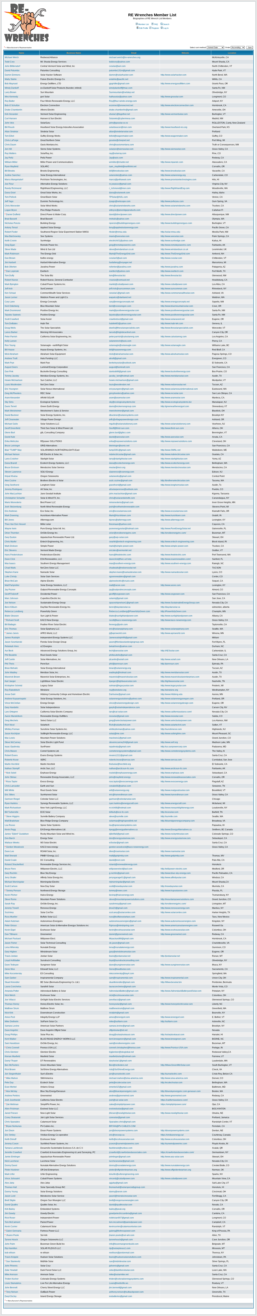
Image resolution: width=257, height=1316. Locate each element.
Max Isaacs (10, 563)
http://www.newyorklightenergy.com (177, 807)
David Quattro (11, 1204)
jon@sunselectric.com (119, 1074)
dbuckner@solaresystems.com (123, 415)
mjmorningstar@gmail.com (122, 882)
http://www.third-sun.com (172, 428)
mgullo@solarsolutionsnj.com (123, 424)
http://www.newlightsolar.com (174, 1113)
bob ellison (10, 1252)
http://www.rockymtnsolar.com (174, 834)
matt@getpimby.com (118, 855)
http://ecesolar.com (169, 812)
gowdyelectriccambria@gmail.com (125, 1213)
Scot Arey (9, 912)
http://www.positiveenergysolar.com (177, 310)
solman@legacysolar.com (121, 685)
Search (166, 24)
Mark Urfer (10, 1174)
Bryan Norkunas (14, 1126)
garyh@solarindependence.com (124, 707)
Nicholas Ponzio (12, 223)
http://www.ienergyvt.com (172, 1017)
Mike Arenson (11, 1274)
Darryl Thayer (11, 1061)
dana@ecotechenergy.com (122, 463)
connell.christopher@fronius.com (124, 1047)
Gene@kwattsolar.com (119, 969)
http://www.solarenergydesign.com (177, 703)
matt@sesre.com (117, 585)
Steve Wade (10, 249)
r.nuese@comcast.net (119, 280)
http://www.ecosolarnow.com (174, 511)
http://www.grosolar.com (172, 96)
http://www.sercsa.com (171, 760)
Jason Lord (10, 1196)
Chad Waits (10, 568)
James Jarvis (12, 633)
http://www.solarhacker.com (173, 75)
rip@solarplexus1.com (119, 1248)
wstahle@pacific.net (118, 79)
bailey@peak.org (117, 1209)
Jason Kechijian (12, 733)
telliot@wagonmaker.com (121, 136)
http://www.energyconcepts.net (175, 301)
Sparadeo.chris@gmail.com (122, 1122)
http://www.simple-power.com (174, 546)
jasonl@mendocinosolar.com (123, 1196)
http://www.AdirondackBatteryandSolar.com (181, 991)
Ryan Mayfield (11, 166)
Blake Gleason (12, 616)
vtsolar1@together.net (119, 114)
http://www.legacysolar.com (173, 685)
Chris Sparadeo (12, 1122)
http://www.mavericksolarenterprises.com (180, 677)
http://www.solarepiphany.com (175, 629)
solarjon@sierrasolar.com (121, 149)
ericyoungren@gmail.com (121, 389)
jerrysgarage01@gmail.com (122, 877)
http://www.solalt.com (170, 659)
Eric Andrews (11, 511)
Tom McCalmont (12, 1222)
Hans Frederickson (14, 554)
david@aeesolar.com (119, 437)
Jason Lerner (11, 297)
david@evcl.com (117, 860)
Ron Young (10, 345)
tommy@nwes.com (118, 890)
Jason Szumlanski (13, 642)
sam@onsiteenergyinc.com (122, 1043)
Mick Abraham (11, 354)
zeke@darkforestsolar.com (121, 1270)
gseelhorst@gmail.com (120, 485)
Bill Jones (9, 520)
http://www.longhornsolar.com (174, 485)
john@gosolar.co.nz (118, 123)
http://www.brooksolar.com (173, 171)
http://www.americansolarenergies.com (179, 925)
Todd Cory (10, 62)
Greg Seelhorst (12, 485)
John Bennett (11, 1287)
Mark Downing (12, 515)
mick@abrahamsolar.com (121, 354)
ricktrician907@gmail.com (121, 1218)
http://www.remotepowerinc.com (176, 245)
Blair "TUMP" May (13, 450)
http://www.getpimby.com (172, 855)
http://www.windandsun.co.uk (174, 249)
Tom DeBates (11, 323)
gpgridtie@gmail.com (119, 83)
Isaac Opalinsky (12, 746)
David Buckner (12, 415)
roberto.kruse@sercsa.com (122, 760)
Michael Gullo (11, 424)
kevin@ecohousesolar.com (122, 930)
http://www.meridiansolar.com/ (175, 672)
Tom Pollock (10, 197)
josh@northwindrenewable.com (124, 506)
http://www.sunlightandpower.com (176, 616)
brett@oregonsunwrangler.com (123, 1200)
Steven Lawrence (13, 472)
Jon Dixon (9, 1130)
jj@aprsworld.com (117, 633)
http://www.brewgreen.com (173, 1039)
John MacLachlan (13, 493)
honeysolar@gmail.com (120, 1004)
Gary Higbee (11, 951)
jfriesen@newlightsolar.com (122, 1113)
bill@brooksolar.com (118, 171)
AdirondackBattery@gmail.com (123, 991)
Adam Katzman (12, 921)
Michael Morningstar (14, 882)
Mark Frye (9, 363)
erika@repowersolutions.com (123, 441)
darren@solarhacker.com (121, 75)
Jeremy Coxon (12, 1143)
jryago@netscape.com (119, 201)
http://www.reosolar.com (172, 716)
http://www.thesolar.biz (171, 275)
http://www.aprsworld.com (173, 633)
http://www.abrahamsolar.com (174, 354)
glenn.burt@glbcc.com (119, 432)
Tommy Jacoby (12, 376)
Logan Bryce (11, 210)
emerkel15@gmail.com (120, 1087)
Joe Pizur (9, 184)
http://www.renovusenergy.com (175, 908)
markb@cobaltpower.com (121, 284)
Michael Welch (12, 57)
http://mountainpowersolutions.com (177, 899)
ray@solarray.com (117, 153)
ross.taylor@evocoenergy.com (123, 781)
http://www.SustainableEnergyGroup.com (180, 602)
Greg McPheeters (13, 393)
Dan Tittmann (11, 934)
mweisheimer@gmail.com (121, 411)
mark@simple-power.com (121, 546)
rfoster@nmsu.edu (118, 232)
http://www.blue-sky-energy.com (176, 873)
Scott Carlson (11, 886)
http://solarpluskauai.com (172, 1034)
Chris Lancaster (12, 786)
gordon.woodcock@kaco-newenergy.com (128, 847)
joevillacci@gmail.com (119, 999)
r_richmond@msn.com (120, 188)
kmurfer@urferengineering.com (124, 1174)
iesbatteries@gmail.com (120, 1296)
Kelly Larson (11, 341)
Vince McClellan (12, 703)
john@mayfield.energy (120, 777)
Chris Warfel (10, 541)
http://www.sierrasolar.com (173, 149)
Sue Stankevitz (13, 1261)
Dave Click (10, 559)
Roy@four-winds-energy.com (123, 101)
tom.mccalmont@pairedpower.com (125, 1222)
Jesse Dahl (10, 694)
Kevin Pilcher (11, 895)
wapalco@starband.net (120, 297)
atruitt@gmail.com (117, 358)
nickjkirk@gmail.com (119, 1013)
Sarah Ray (10, 903)
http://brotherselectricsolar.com (175, 480)
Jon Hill (8, 149)
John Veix (9, 123)
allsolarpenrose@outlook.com (123, 489)
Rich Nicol (10, 725)
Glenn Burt (10, 432)
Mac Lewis (10, 738)
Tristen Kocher (12, 1279)
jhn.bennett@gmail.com (120, 1287)
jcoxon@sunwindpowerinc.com (124, 1143)
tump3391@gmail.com (120, 450)
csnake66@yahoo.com (120, 786)
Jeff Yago (9, 201)
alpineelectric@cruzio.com (121, 581)
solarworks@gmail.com (120, 476)
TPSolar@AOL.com (118, 197)
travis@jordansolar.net (119, 956)
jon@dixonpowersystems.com (123, 1130)
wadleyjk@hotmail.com (120, 672)
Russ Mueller (11, 917)
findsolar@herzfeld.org (120, 764)
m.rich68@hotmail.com (120, 807)
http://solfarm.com (169, 1021)
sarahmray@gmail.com (120, 903)
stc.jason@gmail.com (119, 943)
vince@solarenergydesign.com (124, 703)
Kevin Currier (11, 1226)
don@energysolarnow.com (122, 838)
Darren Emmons (12, 75)
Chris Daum (10, 144)
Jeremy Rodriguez (13, 489)
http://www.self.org (169, 742)
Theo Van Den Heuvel (15, 524)
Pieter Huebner (12, 1170)
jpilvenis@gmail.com (119, 1266)
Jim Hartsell (10, 262)
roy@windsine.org (117, 690)
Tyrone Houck (11, 1239)
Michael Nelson (12, 454)
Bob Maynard (11, 83)
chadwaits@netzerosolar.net (122, 568)
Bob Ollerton (11, 267)
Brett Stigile (10, 1200)
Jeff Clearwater (12, 419)
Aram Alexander (12, 397)
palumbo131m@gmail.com (122, 70)
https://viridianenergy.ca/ (172, 1135)
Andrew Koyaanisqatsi (15, 698)
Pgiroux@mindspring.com (121, 925)
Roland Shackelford (14, 864)
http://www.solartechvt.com (173, 725)
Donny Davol (11, 1165)
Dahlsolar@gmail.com (119, 694)
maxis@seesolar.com (119, 236)
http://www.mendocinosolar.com (176, 467)
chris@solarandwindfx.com (122, 498)
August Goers (11, 367)
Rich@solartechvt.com (119, 725)
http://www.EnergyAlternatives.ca (176, 829)
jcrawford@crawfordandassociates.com (128, 1152)
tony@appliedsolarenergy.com (123, 227)
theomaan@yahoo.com (120, 524)
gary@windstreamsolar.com (122, 951)
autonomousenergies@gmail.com (125, 921)
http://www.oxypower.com (172, 594)
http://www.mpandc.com (172, 162)
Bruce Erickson (12, 467)
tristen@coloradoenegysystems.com (126, 1279)
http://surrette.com (169, 816)
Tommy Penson (13, 890)
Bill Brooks (10, 171)
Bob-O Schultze (12, 105)
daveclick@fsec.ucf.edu (120, 559)
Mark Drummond (13, 310)
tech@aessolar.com (118, 650)
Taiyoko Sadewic (13, 315)
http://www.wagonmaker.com (174, 136)
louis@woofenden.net (119, 384)
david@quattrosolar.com (120, 1204)
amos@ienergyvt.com (119, 1017)
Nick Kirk (9, 1013)
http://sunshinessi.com (171, 729)
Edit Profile (143, 28)
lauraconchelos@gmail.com (122, 986)
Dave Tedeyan (12, 965)
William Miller (11, 162)
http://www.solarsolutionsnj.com (175, 424)
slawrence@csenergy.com (121, 472)
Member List (143, 24)
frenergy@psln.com (118, 624)
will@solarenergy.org (119, 790)
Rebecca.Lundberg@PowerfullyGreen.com (129, 611)
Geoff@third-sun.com (119, 428)
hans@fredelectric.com (120, 554)
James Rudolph (12, 637)
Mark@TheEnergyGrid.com (122, 253)
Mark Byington (11, 284)
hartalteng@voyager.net (120, 262)
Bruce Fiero (10, 869)
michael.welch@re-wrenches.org (124, 57)
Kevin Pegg (10, 829)
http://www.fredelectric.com (173, 554)
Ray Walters (10, 153)
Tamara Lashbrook (14, 1148)
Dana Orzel (10, 192)
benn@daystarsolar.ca (119, 607)
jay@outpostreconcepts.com (122, 589)
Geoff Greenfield (12, 428)
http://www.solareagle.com (173, 345)
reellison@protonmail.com (121, 1252)
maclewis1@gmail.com (120, 738)
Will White (9, 790)
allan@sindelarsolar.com (121, 131)
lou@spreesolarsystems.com (123, 825)
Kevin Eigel (10, 930)
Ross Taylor (11, 781)
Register (155, 28)
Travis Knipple (11, 1257)
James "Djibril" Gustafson (17, 834)
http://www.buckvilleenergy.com (175, 371)
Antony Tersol (11, 227)
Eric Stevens (11, 550)
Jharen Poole (12, 1235)
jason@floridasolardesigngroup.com (126, 642)
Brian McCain (11, 581)
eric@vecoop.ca (116, 1135)
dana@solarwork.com (119, 192)
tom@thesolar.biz (117, 275)
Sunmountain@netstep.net (121, 92)
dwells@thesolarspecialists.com (124, 328)
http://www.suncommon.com (174, 288)
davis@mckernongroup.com (122, 406)
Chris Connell (12, 1047)
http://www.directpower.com (173, 214)
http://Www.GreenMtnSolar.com (175, 1065)
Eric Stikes (10, 794)
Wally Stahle (11, 79)
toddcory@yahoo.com (119, 62)
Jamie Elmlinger (12, 1156)
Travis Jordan (11, 956)
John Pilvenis (11, 1266)
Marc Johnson (11, 598)
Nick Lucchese (12, 1161)
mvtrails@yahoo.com (119, 219)
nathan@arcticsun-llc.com (121, 768)
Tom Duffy (9, 275)
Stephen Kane (11, 572)
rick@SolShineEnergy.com (121, 1069)
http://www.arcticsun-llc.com (174, 768)
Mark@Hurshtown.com (120, 515)
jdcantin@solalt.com (118, 659)
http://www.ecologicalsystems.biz (176, 402)
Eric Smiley (10, 1135)
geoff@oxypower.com (119, 594)
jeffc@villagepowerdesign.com (123, 419)
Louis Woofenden (13, 384)
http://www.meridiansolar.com (174, 376)
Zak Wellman (12, 1104)
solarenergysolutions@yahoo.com (125, 698)
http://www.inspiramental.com (174, 978)
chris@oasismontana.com (121, 144)
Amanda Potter (12, 991)
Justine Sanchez (12, 175)
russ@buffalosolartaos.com (122, 917)
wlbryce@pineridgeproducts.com (124, 210)
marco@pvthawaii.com (120, 179)
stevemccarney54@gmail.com (123, 742)
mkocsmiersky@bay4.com (121, 973)
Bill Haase (10, 349)
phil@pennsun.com (118, 664)
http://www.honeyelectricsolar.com (177, 1004)
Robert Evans (11, 755)
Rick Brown (10, 1069)
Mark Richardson (13, 807)
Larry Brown (10, 92)
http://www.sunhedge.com (173, 240)
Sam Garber (10, 978)
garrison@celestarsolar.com (122, 799)
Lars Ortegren (11, 712)
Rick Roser (10, 1218)
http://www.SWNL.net (170, 450)
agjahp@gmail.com (118, 1183)
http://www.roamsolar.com (173, 851)
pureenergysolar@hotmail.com (123, 528)
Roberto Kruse (12, 760)
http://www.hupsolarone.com (174, 890)
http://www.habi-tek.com (172, 323)
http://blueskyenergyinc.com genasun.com (181, 1091)
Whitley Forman (12, 729)
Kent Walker (10, 1039)
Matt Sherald (11, 855)
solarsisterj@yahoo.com (120, 175)
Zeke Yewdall (11, 1270)
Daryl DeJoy (10, 1296)
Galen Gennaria (13, 1231)
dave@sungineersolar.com (122, 965)
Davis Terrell (11, 406)
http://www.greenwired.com (173, 934)
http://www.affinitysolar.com (173, 877)
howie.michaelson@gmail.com (123, 380)
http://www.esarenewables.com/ (176, 559)
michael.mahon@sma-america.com (126, 1078)
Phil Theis (9, 664)
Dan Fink (9, 371)
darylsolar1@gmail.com (120, 1061)
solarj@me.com (116, 733)
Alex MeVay (11, 1091)
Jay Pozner (10, 589)
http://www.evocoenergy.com (174, 781)
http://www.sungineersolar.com (175, 965)
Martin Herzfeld (12, 764)
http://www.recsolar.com (172, 393)
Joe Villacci (10, 999)
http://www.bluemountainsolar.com (177, 306)
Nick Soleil (11, 773)
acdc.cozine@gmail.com (120, 480)
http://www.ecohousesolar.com (175, 930)
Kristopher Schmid (13, 685)
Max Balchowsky (13, 236)
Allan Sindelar (11, 131)
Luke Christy (11, 576)
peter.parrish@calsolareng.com (124, 336)
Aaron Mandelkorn (13, 716)
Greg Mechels (11, 720)
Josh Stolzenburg (13, 506)
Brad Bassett (11, 219)
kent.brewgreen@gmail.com (122, 1039)
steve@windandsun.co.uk (121, 249)
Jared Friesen (11, 1113)
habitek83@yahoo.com (120, 323)
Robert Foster (11, 232)
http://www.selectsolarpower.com (176, 720)
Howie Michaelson (13, 380)
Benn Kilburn (11, 607)
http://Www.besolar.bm (171, 982)
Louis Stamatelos (13, 1283)
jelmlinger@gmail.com (119, 1156)
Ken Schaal (10, 293)
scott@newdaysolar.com (120, 886)
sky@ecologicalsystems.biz (122, 402)
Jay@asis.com (116, 158)
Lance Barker (11, 332)
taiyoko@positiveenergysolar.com (125, 315)
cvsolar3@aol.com (118, 258)
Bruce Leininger (12, 445)
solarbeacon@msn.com (120, 127)
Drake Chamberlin (13, 110)
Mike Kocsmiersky (13, 973)
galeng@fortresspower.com (122, 1231)
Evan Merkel (11, 1087)
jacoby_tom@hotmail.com (121, 376)
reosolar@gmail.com (119, 716)
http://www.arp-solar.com (172, 1156)
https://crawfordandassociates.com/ (177, 1152)
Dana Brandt (11, 463)
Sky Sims (9, 402)
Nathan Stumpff (12, 768)
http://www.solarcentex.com (173, 912)
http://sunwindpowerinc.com (174, 1143)
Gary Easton (10, 537)
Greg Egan (10, 245)
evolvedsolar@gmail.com (121, 1108)
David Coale (11, 860)
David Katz (10, 437)
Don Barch (10, 838)
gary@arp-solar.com (118, 537)
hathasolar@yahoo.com (120, 96)
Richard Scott (12, 620)
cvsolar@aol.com (117, 66)
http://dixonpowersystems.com (175, 1130)
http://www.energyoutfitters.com (175, 83)
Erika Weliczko (12, 441)
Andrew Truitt (11, 358)
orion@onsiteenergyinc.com (122, 533)
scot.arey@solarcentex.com (122, 912)
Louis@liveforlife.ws (118, 1283)
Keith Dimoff (10, 1139)
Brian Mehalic (11, 668)
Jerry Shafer (10, 877)
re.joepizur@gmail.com (120, 184)
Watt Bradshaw (12, 821)
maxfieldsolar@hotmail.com (122, 1056)
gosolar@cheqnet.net (119, 140)
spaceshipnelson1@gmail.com (123, 602)
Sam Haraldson (12, 1043)
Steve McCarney (12, 742)
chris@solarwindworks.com (122, 206)
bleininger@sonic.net (119, 445)
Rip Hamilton (11, 1248)
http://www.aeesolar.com (172, 437)
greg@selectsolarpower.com (122, 720)
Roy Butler (10, 101)
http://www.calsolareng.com (174, 336)
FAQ (156, 24)
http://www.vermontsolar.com (174, 114)
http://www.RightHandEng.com (175, 188)
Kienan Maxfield (12, 1056)
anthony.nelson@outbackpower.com (126, 1292)
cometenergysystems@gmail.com (125, 751)
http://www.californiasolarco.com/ (176, 712)
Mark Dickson (11, 546)
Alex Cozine (10, 480)
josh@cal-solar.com (118, 1100)
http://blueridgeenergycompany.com (178, 821)
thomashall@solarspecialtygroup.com (127, 1187)
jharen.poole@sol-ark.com (121, 1235)
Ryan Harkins (11, 803)
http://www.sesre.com (171, 585)
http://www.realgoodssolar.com (175, 790)
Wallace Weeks (12, 842)
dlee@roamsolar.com (119, 851)
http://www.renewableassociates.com (178, 777)
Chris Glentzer (11, 1052)
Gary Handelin (12, 707)
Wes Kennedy (11, 96)
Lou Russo (10, 825)
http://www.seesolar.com (172, 236)
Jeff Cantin (10, 659)
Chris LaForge (11, 140)
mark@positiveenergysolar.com (124, 310)
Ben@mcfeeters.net (118, 1065)
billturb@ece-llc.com (118, 812)
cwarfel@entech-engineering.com (125, 541)
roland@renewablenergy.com (123, 864)
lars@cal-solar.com (118, 712)
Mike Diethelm (11, 1021)
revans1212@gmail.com (120, 755)
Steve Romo (10, 899)
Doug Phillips (11, 1034)
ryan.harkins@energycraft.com (123, 803)
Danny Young (11, 1191)
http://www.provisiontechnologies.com (178, 179)
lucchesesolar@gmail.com (121, 1161)
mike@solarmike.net (118, 1274)
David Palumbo (12, 70)
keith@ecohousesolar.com (121, 1139)
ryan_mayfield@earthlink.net (122, 166)
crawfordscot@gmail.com (121, 319)
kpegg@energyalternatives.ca (123, 829)
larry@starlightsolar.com (120, 459)
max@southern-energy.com (122, 563)
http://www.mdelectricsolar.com (175, 454)
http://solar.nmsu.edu (170, 232)
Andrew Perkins (12, 1095)
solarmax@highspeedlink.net (123, 821)
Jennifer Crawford (13, 1152)
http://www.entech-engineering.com (177, 541)
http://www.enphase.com (172, 773)
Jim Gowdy (10, 1213)
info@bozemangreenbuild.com (123, 1244)
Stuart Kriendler (12, 982)
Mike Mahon (12, 1078)
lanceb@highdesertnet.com (122, 332)
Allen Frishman (12, 1108)
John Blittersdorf (12, 66)
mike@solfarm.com (118, 1021)
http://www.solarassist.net (172, 319)
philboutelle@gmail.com (120, 655)
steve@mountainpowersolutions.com (126, 899)
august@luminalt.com (119, 367)
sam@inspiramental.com (121, 978)
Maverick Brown (12, 677)
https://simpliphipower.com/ (173, 1104)
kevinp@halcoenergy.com (121, 895)
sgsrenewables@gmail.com (122, 576)
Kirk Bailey (10, 1209)
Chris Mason (11, 751)
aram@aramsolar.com (119, 397)
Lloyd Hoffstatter (12, 960)
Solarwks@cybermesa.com (122, 118)
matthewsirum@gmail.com (121, 1008)
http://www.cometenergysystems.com (178, 751)
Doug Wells (10, 328)
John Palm (10, 1244)
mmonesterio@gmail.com (121, 502)
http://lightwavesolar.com (172, 681)
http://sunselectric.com (171, 1074)
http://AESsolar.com (170, 650)
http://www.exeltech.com (172, 271)
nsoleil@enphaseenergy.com (123, 773)
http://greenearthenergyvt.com (175, 406)
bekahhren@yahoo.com (120, 646)
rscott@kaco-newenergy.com (123, 620)
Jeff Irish (9, 288)
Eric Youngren (11, 389)
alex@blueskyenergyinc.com (123, 1091)
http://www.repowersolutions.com (176, 441)
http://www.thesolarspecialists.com (177, 328)
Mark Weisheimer (13, 411)
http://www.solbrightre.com (173, 733)
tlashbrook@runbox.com (120, 1148)
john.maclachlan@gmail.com (123, 493)
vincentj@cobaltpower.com (122, 1178)
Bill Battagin (10, 624)
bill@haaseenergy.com (120, 349)
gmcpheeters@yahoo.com (121, 393)
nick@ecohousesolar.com (121, 995)
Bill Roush (10, 127)
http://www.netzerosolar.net (173, 384)
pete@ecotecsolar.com (120, 1082)
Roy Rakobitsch (12, 690)
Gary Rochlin (11, 873)
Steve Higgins (12, 816)
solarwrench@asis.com (120, 341)
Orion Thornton (12, 533)
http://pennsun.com (170, 664)
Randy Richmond (13, 188)
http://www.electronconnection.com (177, 105)
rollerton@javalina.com (120, 267)
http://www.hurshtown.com (173, 515)
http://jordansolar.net (170, 956)
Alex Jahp (9, 1183)
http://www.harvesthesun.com (174, 794)
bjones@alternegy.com (120, 520)
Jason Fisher (11, 943)
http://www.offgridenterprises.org (176, 1170)
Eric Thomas (11, 629)
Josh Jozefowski (12, 1100)
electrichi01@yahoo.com (121, 240)
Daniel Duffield (13, 214)
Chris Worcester (12, 206)
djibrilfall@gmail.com (119, 834)
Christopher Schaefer (15, 498)
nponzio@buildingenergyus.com (124, 223)
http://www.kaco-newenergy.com (176, 620)
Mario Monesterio (13, 502)
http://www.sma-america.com (174, 1078)
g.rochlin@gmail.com (119, 873)
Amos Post (10, 1017)
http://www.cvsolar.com (171, 258)
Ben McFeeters (12, 1065)
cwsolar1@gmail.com (119, 293)
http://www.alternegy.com (172, 520)
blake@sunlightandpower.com (123, 616)
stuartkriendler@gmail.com (122, 982)
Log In (166, 28)
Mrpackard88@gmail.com (121, 938)
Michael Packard (13, 938)
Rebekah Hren (12, 646)
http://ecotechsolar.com (171, 1082)
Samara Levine (12, 1026)
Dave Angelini (11, 1030)
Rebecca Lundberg (14, 611)
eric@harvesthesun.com (120, 794)
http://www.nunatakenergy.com (175, 1165)
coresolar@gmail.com (119, 1117)
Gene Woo (10, 969)
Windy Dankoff (12, 88)
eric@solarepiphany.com (121, 629)
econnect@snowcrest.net (121, 105)
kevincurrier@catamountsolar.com (125, 1226)
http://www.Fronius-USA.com (174, 1047)
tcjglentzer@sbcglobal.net (121, 1052)
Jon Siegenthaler (13, 1074)
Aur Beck (9, 650)
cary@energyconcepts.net (121, 301)
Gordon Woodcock (15, 847)
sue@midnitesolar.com (120, 1261)
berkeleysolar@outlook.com (122, 363)
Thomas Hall (11, 1187)
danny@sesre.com (118, 1191)
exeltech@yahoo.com (119, 271)
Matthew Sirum (12, 1008)
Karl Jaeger (10, 681)
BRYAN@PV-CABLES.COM (122, 1126)
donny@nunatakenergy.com (122, 1165)
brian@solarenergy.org (120, 668)
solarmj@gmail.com (118, 598)
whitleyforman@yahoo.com (122, 729)
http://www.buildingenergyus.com (176, 223)
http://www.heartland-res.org (174, 127)
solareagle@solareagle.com (122, 345)
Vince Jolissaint (12, 1178)
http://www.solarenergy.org (173, 175)
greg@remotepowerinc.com (122, 245)
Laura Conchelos (13, 986)
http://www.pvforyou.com (172, 201)
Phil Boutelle (11, 655)
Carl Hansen (11, 118)
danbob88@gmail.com (120, 371)
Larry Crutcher (11, 459)
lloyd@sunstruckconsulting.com (124, 960)
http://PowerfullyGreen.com (173, 611)
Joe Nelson (10, 602)
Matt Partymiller (12, 585)
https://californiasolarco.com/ (174, 1100)
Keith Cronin (11, 240)
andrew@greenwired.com (121, 1095)
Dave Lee (9, 851)
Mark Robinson (12, 253)
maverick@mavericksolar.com (123, 677)
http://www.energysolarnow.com (176, 838)
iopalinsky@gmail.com (120, 746)
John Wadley (11, 672)
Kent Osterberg (12, 306)
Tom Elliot (9, 136)
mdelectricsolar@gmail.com (122, 454)
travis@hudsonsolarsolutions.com (125, 1257)
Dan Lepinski (12, 271)
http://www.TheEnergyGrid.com (175, 253)
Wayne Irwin (10, 528)
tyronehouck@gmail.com (121, 1239)
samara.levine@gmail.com (121, 1026)
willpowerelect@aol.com (120, 869)
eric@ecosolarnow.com (120, 511)
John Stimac (10, 777)
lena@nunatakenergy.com (121, 947)
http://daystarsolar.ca (170, 607)
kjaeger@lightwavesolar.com (123, 681)
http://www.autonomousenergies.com (178, 921)
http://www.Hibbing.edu (172, 694)
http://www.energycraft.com (173, 803)
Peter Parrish (11, 336)
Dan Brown (10, 258)
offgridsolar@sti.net (118, 1030)
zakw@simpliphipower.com (122, 1104)
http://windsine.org (169, 690)
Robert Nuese (11, 280)
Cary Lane (10, 301)
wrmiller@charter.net (119, 162)
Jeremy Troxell (12, 908)
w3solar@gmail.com (118, 842)
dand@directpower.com (120, 214)
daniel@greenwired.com (121, 934)
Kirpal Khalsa (11, 476)
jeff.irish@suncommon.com (122, 288)
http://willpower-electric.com (174, 869)
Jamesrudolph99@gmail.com (123, 637)
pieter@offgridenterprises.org (123, 1170)
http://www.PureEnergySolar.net (176, 528)
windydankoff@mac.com (120, 88)
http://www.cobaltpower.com (174, 284)
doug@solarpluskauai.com (122, 1034)
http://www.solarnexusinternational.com (179, 389)
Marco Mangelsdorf (14, 179)
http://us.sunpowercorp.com (174, 746)
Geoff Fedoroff (11, 594)
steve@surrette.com (118, 816)
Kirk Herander (11, 114)
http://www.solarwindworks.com (175, 206)
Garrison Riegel (12, 799)
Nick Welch (10, 995)
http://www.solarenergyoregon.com (177, 698)
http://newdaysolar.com (171, 886)
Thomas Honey (12, 1004)
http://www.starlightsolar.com (174, 459)
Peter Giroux (11, 925)
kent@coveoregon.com (120, 306)
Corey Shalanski (12, 1117)
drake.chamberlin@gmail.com (123, 110)
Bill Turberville (11, 812)
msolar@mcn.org (117, 467)
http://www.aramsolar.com (173, 397)
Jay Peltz (9, 158)
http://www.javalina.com (172, 267)
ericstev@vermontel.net (120, 550)
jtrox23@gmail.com (118, 908)
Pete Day (9, 1082)
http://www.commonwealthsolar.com (177, 293)
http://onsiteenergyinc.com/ (173, 533)
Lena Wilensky (12, 947)
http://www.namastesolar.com (174, 572)
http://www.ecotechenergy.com (175, 463)
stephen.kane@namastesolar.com (125, 572)
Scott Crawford (12, 319)
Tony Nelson (12, 1292)
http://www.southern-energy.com (176, 563)
